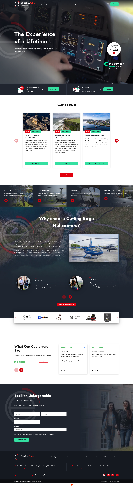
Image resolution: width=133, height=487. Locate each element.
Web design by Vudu (65, 485)
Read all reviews (43, 362)
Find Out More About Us (66, 304)
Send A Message (21, 439)
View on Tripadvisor (114, 69)
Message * (17, 426)
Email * (43, 411)
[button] (117, 141)
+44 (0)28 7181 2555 (23, 475)
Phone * (16, 418)
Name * (16, 411)
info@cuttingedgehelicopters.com (43, 475)
